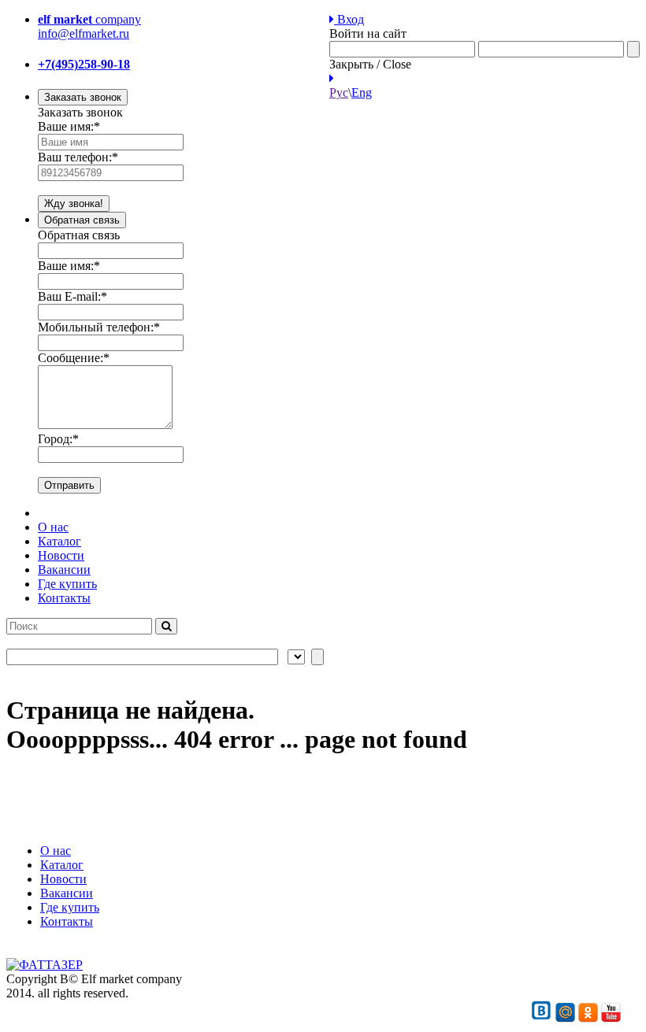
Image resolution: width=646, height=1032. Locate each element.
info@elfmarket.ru (83, 33)
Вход (349, 19)
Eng (361, 92)
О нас (53, 527)
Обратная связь (82, 220)
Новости (61, 555)
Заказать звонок (82, 97)
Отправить (69, 485)
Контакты (64, 598)
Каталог (59, 541)
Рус (338, 92)
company (89, 19)
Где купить (67, 583)
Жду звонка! (73, 203)
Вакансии (64, 569)
